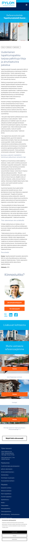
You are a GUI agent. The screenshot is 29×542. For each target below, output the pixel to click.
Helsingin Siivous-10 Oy (7, 455)
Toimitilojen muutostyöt (7, 478)
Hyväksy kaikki (14, 532)
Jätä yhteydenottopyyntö (14, 302)
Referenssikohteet (6, 491)
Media (2, 502)
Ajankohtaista (5, 499)
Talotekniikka (4, 475)
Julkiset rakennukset (6, 469)
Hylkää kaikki (14, 539)
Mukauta (14, 535)
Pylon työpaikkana (6, 494)
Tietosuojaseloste (6, 511)
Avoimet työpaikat (6, 497)
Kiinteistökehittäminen (7, 472)
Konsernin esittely (6, 488)
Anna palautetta (5, 508)
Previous (3, 335)
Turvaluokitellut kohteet (7, 481)
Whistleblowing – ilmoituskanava (10, 514)
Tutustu (14, 369)
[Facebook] (16, 315)
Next (26, 335)
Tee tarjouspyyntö (14, 309)
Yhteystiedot (4, 505)
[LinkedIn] (11, 315)
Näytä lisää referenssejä (14, 438)
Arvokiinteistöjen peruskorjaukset (10, 466)
